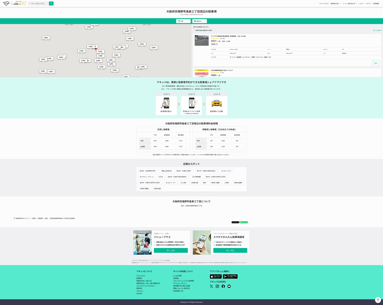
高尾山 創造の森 (166, 171)
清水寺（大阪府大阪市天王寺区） (216, 177)
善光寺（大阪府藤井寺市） (148, 171)
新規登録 (376, 3)
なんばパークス (170, 183)
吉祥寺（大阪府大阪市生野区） (177, 177)
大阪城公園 (194, 183)
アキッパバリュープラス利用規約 (183, 281)
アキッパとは (140, 275)
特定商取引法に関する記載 (181, 286)
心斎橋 (226, 183)
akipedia (139, 293)
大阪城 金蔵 (157, 189)
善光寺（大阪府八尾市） (184, 171)
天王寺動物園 (196, 177)
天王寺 (161, 177)
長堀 (204, 183)
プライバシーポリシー (180, 283)
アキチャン (139, 291)
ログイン (369, 3)
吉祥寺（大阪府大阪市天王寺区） (150, 183)
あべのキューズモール (147, 177)
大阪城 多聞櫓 (144, 189)
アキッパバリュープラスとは (145, 286)
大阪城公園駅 (238, 183)
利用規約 (176, 278)
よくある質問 (177, 275)
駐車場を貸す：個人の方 (144, 281)
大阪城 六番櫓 (215, 183)
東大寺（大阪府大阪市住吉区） (206, 171)
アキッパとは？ (324, 3)
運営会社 (139, 288)
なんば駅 (183, 183)
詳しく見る (171, 250)
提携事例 (139, 278)
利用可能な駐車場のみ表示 (203, 30)
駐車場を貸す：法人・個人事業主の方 (148, 283)
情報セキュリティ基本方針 (181, 288)
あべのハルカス (226, 171)
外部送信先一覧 (178, 291)
